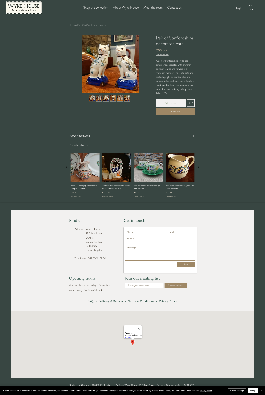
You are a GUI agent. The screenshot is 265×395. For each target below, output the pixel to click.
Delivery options (162, 54)
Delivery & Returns (111, 301)
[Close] (261, 390)
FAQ (91, 301)
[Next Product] (198, 167)
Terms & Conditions (141, 301)
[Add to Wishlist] (191, 103)
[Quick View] (85, 167)
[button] (251, 7)
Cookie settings (237, 390)
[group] (132, 177)
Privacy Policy (206, 390)
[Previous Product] (66, 167)
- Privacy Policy (165, 301)
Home (73, 25)
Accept (253, 390)
